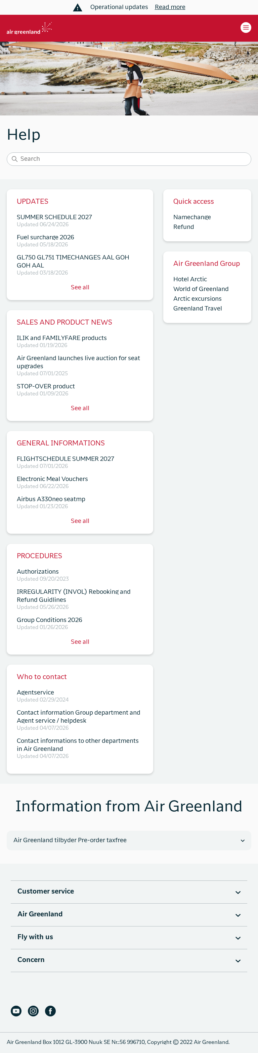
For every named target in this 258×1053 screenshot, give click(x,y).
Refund (183, 227)
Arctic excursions (197, 299)
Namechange (192, 217)
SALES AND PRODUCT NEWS (64, 323)
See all (80, 287)
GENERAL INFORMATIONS (61, 444)
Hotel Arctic (190, 279)
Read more (170, 7)
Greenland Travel (197, 309)
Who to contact (42, 677)
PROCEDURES (39, 557)
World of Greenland (201, 289)
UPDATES (32, 202)
